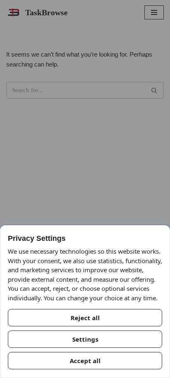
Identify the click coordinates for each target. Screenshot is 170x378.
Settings (85, 339)
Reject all (85, 318)
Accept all (85, 361)
